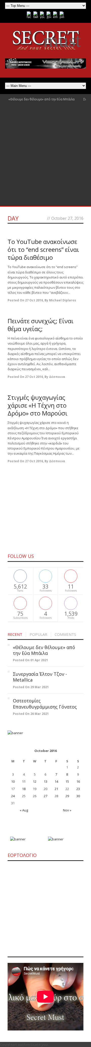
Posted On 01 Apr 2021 (30, 660)
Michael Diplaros (62, 300)
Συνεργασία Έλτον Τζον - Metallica (40, 677)
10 (13, 781)
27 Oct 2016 (34, 300)
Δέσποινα (57, 377)
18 (24, 789)
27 (45, 796)
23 (78, 789)
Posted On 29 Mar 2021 (31, 687)
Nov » (67, 810)
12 (34, 781)
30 (78, 796)
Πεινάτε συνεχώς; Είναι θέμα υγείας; (41, 325)
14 (56, 781)
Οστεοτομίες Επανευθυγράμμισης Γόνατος (45, 704)
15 (67, 781)
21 (56, 789)
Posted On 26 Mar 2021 (31, 714)
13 (45, 781)
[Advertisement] (45, 157)
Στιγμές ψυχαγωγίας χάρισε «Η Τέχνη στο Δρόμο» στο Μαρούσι (37, 405)
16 (78, 781)
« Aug (24, 810)
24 (13, 796)
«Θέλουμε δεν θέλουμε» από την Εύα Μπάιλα (41, 99)
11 (24, 781)
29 (67, 796)
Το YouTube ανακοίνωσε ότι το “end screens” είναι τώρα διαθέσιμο (43, 249)
